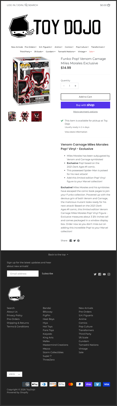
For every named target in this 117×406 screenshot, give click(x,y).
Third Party (85, 333)
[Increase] (75, 86)
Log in (11, 5)
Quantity (65, 80)
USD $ (11, 374)
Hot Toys (47, 326)
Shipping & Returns (18, 322)
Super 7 (47, 356)
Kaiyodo (47, 333)
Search (11, 308)
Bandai (47, 308)
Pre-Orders (13, 319)
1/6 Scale (83, 337)
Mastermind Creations (55, 344)
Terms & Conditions (18, 326)
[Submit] (26, 5)
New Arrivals (86, 308)
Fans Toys (48, 330)
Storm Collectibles (53, 352)
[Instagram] (109, 274)
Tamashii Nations (88, 344)
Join (20, 5)
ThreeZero (49, 359)
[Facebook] (99, 274)
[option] (12, 116)
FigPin (46, 315)
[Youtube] (104, 274)
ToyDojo (30, 389)
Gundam (84, 341)
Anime (82, 319)
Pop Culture (85, 326)
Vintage (83, 348)
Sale (81, 352)
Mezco (46, 348)
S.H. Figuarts (86, 315)
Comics (83, 322)
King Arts (48, 337)
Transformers (86, 330)
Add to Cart (85, 96)
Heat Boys (48, 319)
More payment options (85, 112)
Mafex (46, 341)
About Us (12, 311)
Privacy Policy (14, 315)
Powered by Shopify (17, 392)
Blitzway (47, 311)
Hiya (45, 322)
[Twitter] (95, 274)
